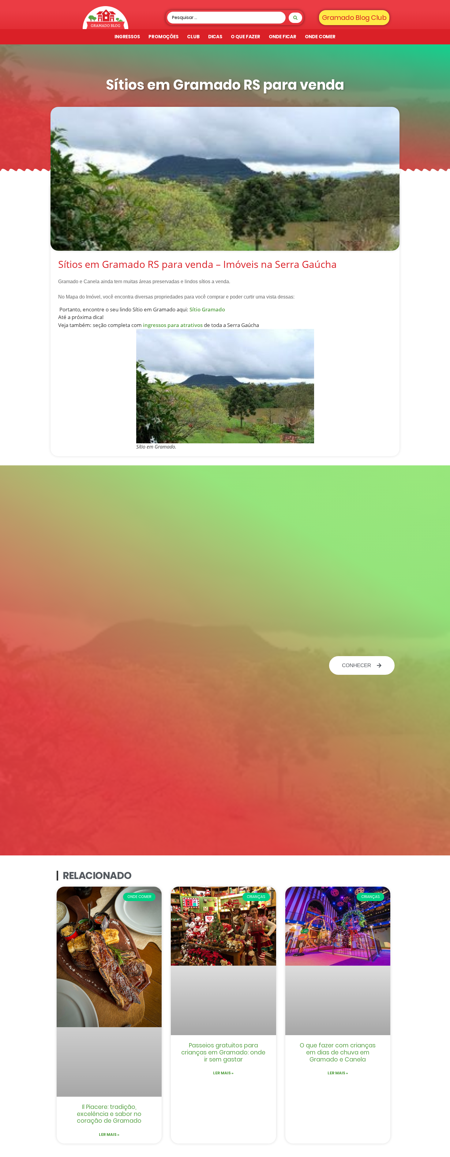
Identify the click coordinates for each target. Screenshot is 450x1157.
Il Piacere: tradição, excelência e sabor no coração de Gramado (109, 1114)
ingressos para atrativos (173, 325)
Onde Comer (320, 36)
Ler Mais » (109, 1134)
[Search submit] (295, 18)
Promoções (163, 36)
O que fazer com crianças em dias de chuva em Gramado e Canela (338, 1052)
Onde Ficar (282, 36)
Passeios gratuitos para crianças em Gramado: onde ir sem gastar (223, 1052)
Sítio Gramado (207, 309)
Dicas (215, 36)
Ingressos (127, 36)
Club (193, 36)
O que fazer (245, 36)
